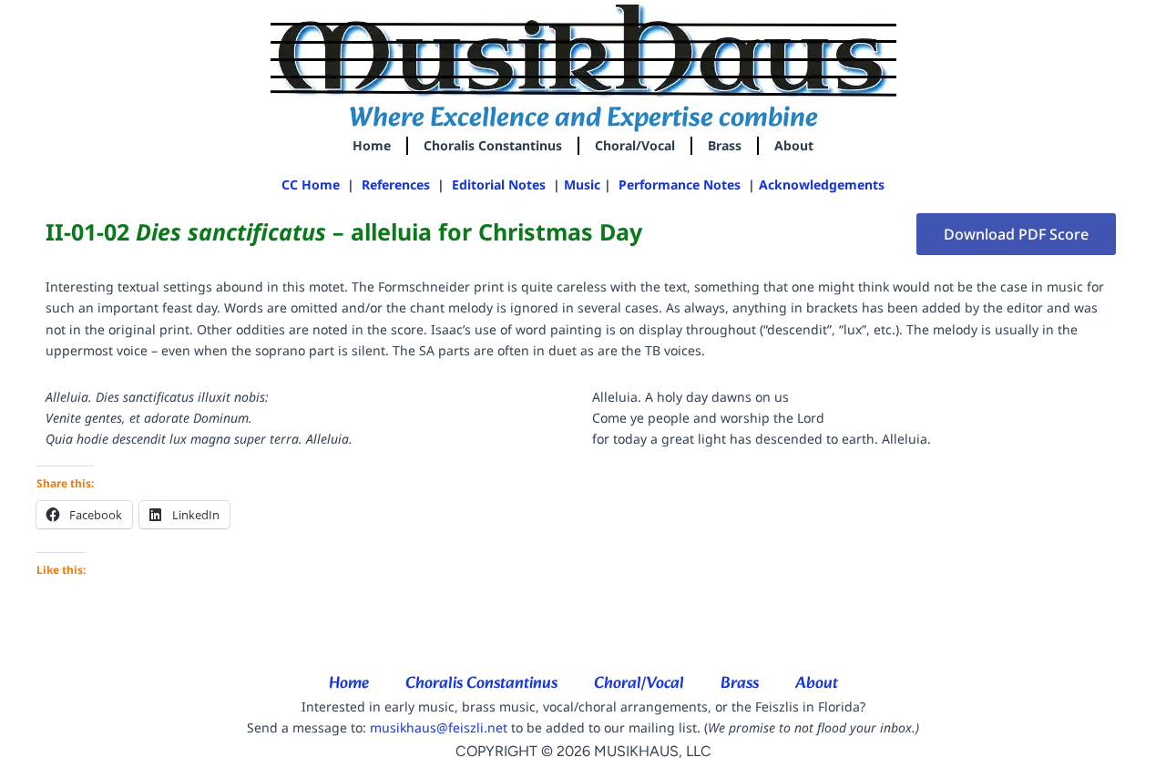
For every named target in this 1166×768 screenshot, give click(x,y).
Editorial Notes (499, 184)
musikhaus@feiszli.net (438, 727)
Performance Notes (681, 184)
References (396, 184)
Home (372, 145)
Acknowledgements (822, 184)
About (793, 145)
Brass (725, 145)
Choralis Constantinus (493, 145)
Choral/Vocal (635, 145)
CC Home (310, 184)
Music (582, 184)
